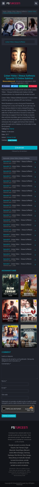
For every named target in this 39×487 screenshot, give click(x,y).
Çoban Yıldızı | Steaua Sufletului (15, 42)
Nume (4, 381)
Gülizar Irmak (11, 137)
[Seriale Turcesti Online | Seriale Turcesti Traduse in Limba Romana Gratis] (13, 5)
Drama (11, 129)
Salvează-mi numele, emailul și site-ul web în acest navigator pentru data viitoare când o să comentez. (19, 402)
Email (4, 388)
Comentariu (6, 364)
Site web (5, 394)
